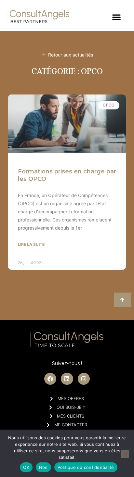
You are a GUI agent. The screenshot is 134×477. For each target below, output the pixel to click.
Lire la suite (31, 244)
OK (26, 467)
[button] (116, 17)
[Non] (125, 454)
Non (43, 467)
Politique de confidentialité (86, 467)
